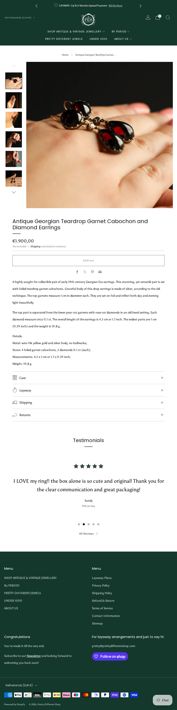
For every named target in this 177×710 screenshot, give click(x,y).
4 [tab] (93, 524)
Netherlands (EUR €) (18, 17)
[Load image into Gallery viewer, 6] (13, 178)
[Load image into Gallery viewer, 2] (13, 100)
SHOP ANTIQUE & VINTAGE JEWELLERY (74, 31)
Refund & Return (103, 600)
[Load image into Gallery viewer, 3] (13, 120)
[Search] (167, 17)
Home (65, 54)
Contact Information (106, 616)
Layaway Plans (102, 578)
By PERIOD (119, 31)
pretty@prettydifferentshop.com (113, 646)
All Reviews (86, 533)
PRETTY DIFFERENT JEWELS (64, 39)
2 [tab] (84, 524)
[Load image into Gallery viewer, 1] (13, 80)
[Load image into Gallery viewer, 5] (13, 159)
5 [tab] (98, 524)
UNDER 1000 (98, 39)
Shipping (35, 246)
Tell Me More (115, 5)
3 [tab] (89, 524)
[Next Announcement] (141, 6)
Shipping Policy (102, 593)
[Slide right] (14, 192)
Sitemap (97, 623)
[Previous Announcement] (36, 6)
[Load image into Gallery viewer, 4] (13, 139)
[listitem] (88, 5)
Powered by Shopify (14, 704)
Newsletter (34, 656)
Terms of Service (102, 608)
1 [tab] (79, 524)
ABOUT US (121, 39)
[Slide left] (14, 67)
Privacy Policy (100, 585)
